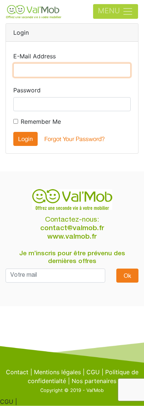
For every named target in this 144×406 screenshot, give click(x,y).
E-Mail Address (34, 56)
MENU (110, 11)
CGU (93, 372)
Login (25, 139)
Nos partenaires (94, 381)
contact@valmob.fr (72, 228)
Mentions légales (57, 372)
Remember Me (41, 121)
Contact (17, 372)
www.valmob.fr (72, 236)
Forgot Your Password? (74, 139)
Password (27, 90)
